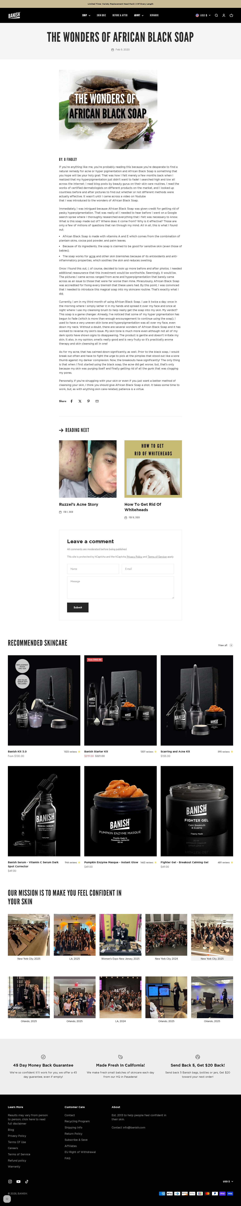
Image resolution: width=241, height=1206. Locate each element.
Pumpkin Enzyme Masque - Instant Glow (111, 862)
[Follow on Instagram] (10, 1181)
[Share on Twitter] (80, 401)
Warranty (14, 1166)
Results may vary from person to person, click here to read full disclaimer (28, 1119)
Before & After (120, 15)
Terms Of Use (17, 1142)
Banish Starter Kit (96, 751)
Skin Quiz (101, 15)
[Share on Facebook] (71, 401)
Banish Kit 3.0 (17, 751)
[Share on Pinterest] (88, 401)
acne (92, 256)
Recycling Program (77, 1121)
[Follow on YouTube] (18, 1181)
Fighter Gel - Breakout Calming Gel (184, 862)
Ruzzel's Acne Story (78, 504)
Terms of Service (157, 556)
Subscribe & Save (76, 1139)
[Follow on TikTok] (27, 1181)
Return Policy (73, 1133)
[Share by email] (97, 401)
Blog (11, 1129)
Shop (84, 15)
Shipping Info (73, 1127)
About (137, 15)
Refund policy (17, 1160)
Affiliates (71, 1145)
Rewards (154, 15)
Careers (13, 1148)
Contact (70, 1115)
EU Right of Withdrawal (80, 1152)
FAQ (67, 1158)
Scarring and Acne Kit (175, 751)
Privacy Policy (134, 556)
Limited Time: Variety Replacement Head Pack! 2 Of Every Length (120, 4)
